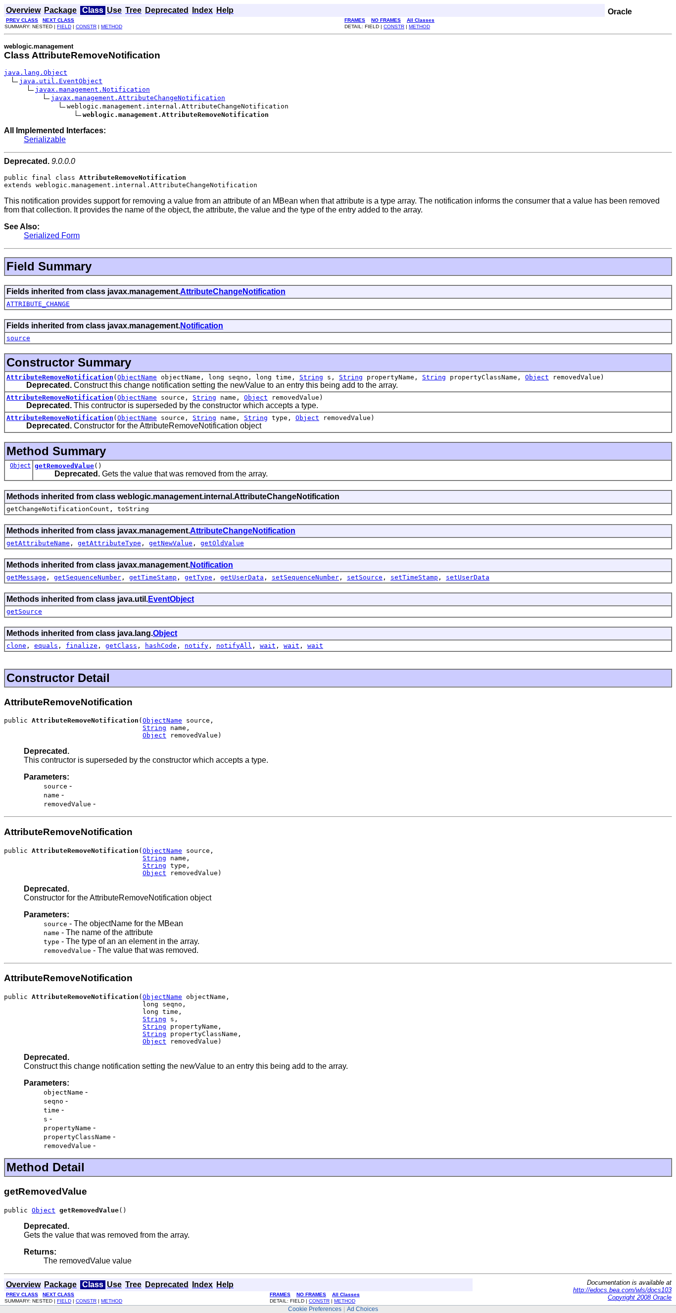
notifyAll (234, 645)
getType (198, 577)
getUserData (242, 577)
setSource (365, 577)
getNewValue (171, 543)
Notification (201, 325)
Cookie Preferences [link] (314, 1309)
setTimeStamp (414, 577)
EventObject (171, 599)
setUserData (467, 577)
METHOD (111, 26)
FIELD (64, 26)
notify (196, 645)
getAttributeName (38, 543)
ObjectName (137, 377)
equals (46, 645)
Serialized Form (52, 235)
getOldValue (222, 543)
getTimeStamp (153, 577)
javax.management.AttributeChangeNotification (138, 98)
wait (268, 645)
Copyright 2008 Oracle (640, 1297)
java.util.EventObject (60, 81)
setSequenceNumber (305, 577)
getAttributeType (109, 543)
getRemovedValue (64, 466)
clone (16, 645)
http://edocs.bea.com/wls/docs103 (622, 1290)
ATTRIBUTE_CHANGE (38, 304)
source (18, 338)
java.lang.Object (35, 72)
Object (537, 377)
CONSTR (86, 26)
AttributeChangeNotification (233, 291)
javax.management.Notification (92, 89)
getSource (24, 611)
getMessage (26, 577)
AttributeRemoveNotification (59, 377)
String (311, 377)
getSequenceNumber (87, 577)
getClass (121, 645)
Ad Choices (362, 1309)
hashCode (161, 645)
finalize (81, 645)
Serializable (45, 139)
